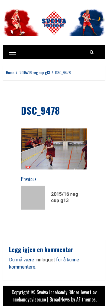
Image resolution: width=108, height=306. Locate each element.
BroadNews (60, 299)
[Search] (92, 52)
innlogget (45, 260)
